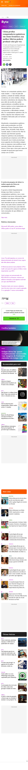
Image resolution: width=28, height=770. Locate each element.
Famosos (11, 544)
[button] (2, 2)
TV (9, 532)
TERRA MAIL (4, 5)
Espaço (3, 348)
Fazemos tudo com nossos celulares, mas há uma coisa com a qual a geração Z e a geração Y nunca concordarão (13, 288)
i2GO (16, 26)
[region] (14, 766)
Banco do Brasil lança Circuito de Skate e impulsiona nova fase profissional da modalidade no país (9, 416)
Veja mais (4, 217)
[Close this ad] (27, 761)
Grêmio (10, 520)
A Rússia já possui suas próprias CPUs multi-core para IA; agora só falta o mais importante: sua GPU (13, 269)
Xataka (10, 26)
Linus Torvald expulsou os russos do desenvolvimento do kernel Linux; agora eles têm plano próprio (13, 260)
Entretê (11, 591)
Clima (2, 402)
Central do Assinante (14, 5)
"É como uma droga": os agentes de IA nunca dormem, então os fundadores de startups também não (8, 664)
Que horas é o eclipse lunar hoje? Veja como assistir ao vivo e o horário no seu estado (9, 394)
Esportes (3, 413)
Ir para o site (7, 2)
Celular (3, 672)
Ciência (4, 26)
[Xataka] (5, 298)
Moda (10, 556)
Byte (8, 17)
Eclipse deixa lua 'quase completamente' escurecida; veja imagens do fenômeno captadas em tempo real (14, 355)
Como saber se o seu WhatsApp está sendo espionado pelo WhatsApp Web (9, 675)
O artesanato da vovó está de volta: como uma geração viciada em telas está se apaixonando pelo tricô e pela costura (8, 686)
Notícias (11, 508)
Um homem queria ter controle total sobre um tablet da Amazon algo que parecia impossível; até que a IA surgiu (9, 653)
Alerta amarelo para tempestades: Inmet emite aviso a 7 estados (9, 405)
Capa (3, 17)
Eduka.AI (22, 26)
